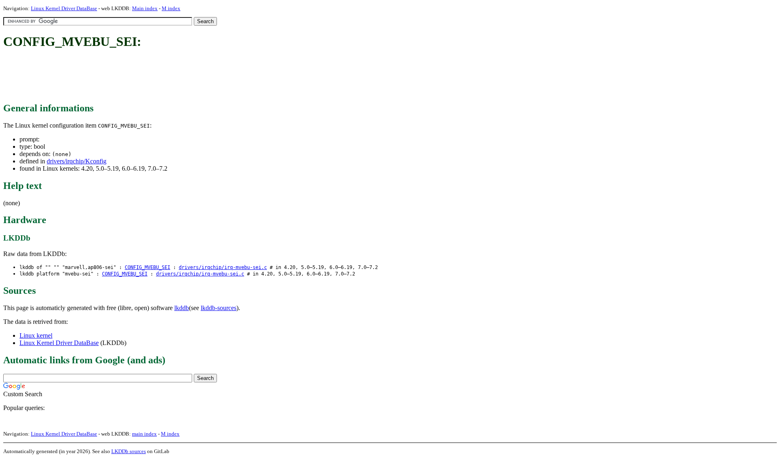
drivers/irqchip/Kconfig (76, 161)
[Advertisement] (151, 76)
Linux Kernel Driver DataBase (64, 8)
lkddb (181, 307)
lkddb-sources (218, 307)
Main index (145, 8)
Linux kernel (36, 335)
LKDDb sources (128, 451)
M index (171, 8)
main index (144, 434)
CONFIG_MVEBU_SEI (147, 267)
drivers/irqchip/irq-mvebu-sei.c (223, 267)
